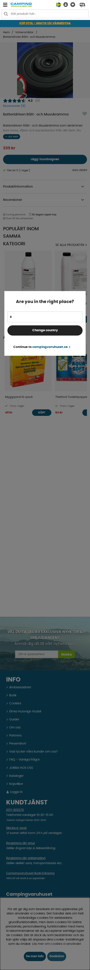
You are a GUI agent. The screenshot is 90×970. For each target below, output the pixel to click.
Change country (45, 330)
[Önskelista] (71, 4)
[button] (64, 4)
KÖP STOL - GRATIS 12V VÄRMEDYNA (45, 23)
